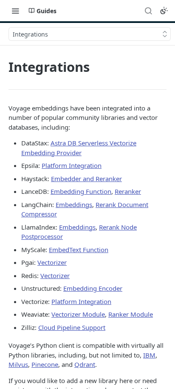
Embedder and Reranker (86, 178)
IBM (149, 355)
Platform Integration (72, 165)
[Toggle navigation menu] (15, 10)
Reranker (128, 191)
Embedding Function (81, 191)
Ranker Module (130, 314)
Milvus (18, 364)
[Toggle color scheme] (164, 10)
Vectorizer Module (78, 314)
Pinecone (44, 364)
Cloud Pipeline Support (71, 327)
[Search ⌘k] (148, 10)
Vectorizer (52, 262)
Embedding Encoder (92, 288)
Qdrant (84, 364)
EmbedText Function (78, 249)
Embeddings (74, 204)
